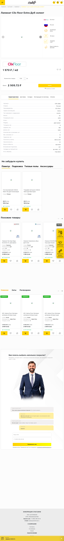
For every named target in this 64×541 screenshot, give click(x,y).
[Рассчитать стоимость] (4, 261)
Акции (32, 530)
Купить (50, 85)
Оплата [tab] (52, 97)
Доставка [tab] (23, 97)
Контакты (32, 526)
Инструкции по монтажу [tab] (41, 97)
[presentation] (3, 37)
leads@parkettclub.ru (34, 520)
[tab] (6, 166)
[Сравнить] (60, 69)
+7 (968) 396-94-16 (36, 518)
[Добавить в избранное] (57, 69)
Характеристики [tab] (13, 97)
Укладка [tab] (29, 97)
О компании (32, 528)
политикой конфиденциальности (44, 447)
